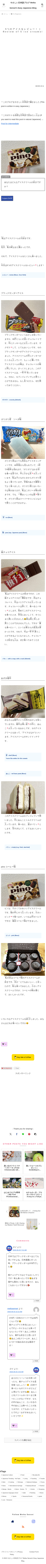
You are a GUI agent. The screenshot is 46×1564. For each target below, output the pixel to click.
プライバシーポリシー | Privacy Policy (12, 1553)
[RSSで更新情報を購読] (23, 1527)
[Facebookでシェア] (17, 1134)
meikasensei (12, 1309)
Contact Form (34, 1552)
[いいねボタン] (3, 1044)
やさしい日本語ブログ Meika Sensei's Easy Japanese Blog (23, 5)
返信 (37, 1300)
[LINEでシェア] (23, 1134)
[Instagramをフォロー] (33, 1521)
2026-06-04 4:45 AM (16, 1372)
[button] (35, 1134)
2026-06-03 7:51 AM (20, 1250)
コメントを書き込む (23, 1440)
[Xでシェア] (10, 1134)
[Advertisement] (23, 57)
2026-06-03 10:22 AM (14, 1312)
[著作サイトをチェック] (12, 1521)
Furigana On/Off (7, 198)
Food (17, 1068)
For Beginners (7, 1068)
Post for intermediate (10, 124)
